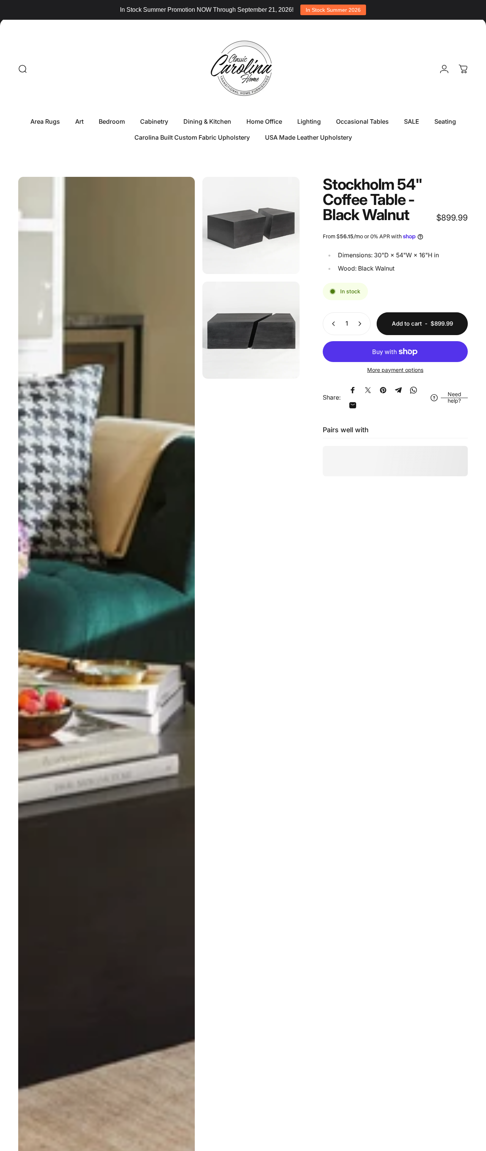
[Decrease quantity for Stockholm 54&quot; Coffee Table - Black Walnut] (332, 324)
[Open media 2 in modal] (251, 225)
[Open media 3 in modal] (251, 330)
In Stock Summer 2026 (333, 10)
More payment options (395, 370)
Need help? (454, 397)
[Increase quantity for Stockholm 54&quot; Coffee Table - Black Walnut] (361, 324)
